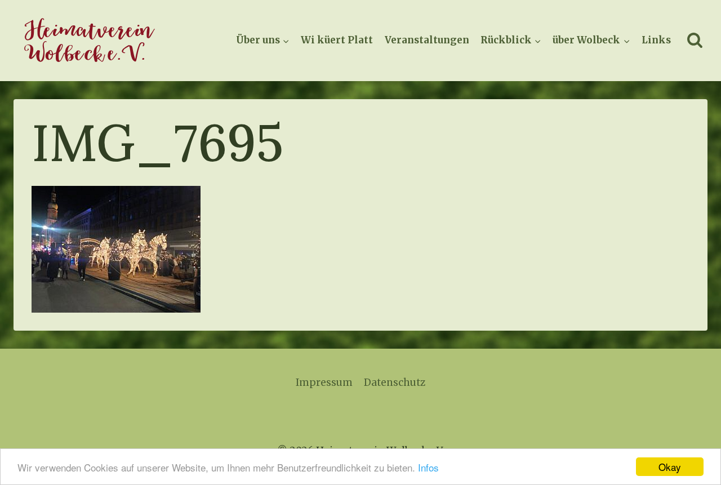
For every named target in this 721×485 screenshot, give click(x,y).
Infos (428, 467)
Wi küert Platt (337, 40)
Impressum (324, 382)
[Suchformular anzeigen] (694, 41)
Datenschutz (394, 382)
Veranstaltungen (427, 40)
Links (656, 40)
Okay (669, 467)
